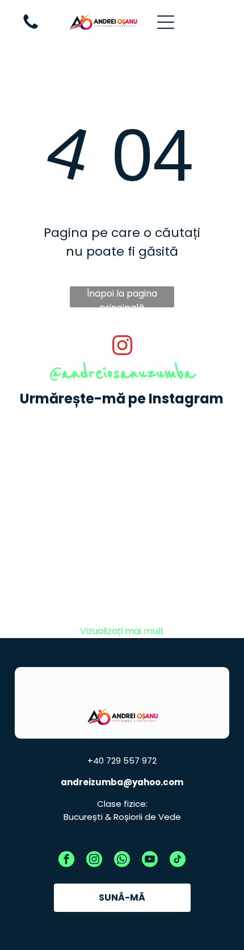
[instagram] (94, 860)
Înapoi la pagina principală (122, 297)
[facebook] (66, 860)
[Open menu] (165, 22)
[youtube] (150, 860)
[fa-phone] (31, 28)
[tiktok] (178, 860)
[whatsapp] (122, 860)
